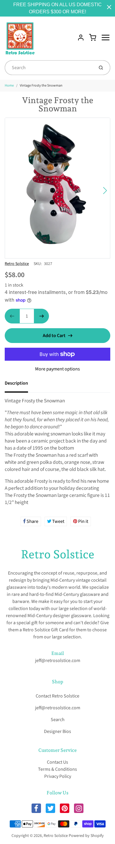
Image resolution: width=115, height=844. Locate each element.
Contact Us (57, 762)
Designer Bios (57, 731)
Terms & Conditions (57, 769)
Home (9, 85)
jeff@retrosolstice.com (57, 660)
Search (58, 719)
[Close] (109, 7)
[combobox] (49, 67)
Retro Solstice (17, 264)
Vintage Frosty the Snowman (41, 85)
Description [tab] (16, 383)
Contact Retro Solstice (57, 696)
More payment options (57, 369)
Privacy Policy (57, 776)
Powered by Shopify (86, 836)
